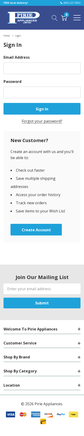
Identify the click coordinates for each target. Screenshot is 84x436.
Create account (36, 229)
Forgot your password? (42, 121)
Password (12, 81)
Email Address (17, 57)
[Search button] (55, 17)
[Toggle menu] (77, 17)
